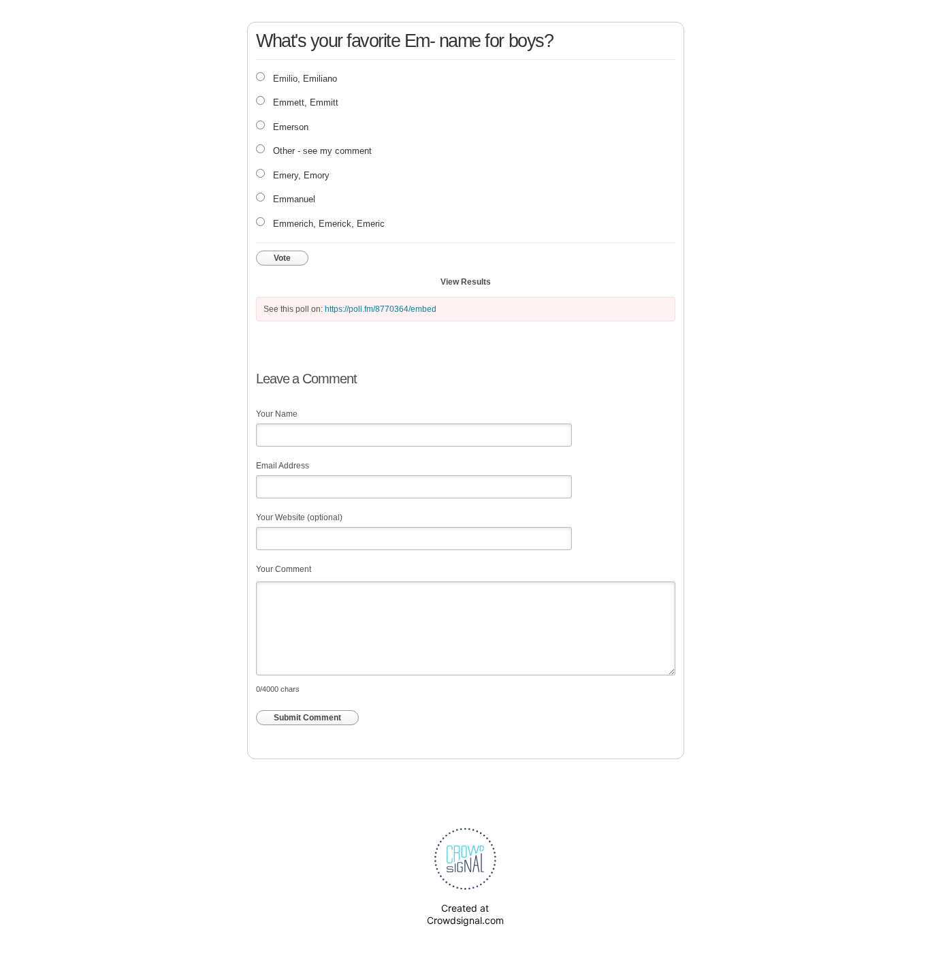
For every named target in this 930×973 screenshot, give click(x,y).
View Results (465, 282)
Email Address (282, 465)
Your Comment (283, 569)
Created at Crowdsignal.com (465, 914)
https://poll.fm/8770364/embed (380, 309)
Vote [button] (282, 258)
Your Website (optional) (299, 517)
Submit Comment (307, 717)
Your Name (277, 414)
